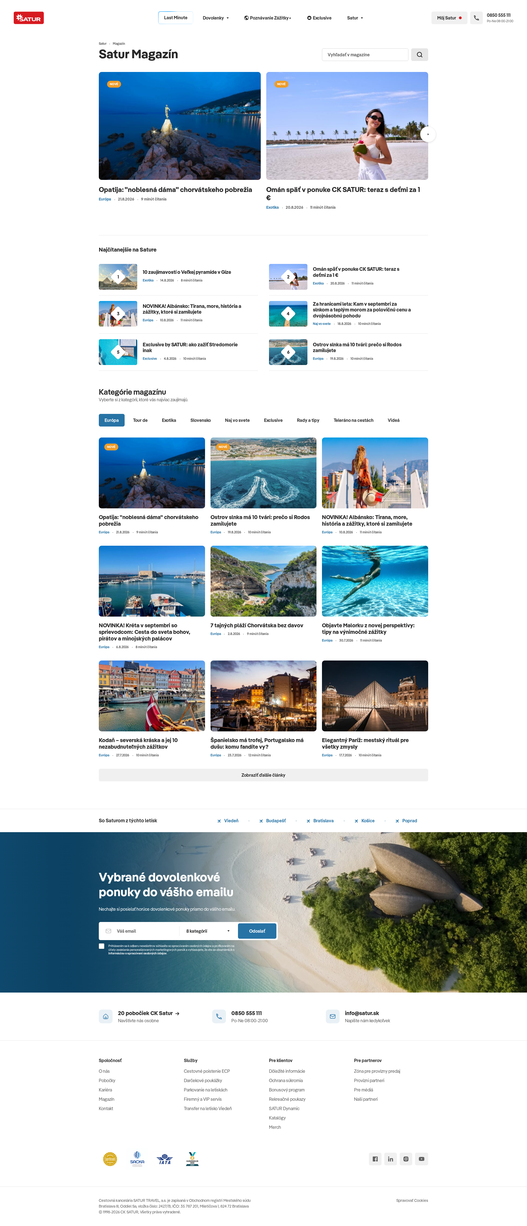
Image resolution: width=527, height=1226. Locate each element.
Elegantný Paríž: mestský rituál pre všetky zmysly (365, 743)
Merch (275, 1127)
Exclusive (150, 358)
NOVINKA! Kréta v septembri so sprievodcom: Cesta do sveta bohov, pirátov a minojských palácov (144, 632)
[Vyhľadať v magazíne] (419, 54)
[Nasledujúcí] (428, 134)
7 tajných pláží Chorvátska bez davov (257, 625)
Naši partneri (366, 1099)
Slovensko (200, 420)
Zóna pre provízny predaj (377, 1071)
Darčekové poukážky (203, 1080)
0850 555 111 (246, 1013)
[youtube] (421, 1159)
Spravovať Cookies (412, 1200)
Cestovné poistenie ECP (207, 1071)
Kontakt (106, 1108)
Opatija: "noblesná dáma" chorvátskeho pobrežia (175, 189)
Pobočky (107, 1080)
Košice (368, 820)
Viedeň (231, 820)
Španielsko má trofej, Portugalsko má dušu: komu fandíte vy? (257, 743)
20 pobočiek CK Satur (145, 1013)
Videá (394, 420)
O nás (104, 1071)
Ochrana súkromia (286, 1080)
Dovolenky (213, 18)
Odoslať (257, 931)
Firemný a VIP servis (203, 1099)
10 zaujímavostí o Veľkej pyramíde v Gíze (187, 272)
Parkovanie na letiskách (206, 1090)
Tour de (140, 420)
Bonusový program (287, 1090)
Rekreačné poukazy (287, 1099)
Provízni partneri (369, 1080)
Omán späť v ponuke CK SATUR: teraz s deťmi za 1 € (343, 193)
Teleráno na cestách (354, 420)
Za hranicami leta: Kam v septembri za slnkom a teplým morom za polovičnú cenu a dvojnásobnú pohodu (362, 310)
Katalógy (277, 1118)
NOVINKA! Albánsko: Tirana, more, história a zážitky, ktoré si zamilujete (192, 309)
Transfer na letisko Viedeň (208, 1108)
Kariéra (105, 1090)
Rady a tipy (308, 420)
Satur (352, 18)
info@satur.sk (362, 1013)
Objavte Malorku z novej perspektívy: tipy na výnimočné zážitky (368, 628)
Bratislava (323, 820)
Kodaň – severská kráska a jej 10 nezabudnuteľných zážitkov (138, 743)
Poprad (409, 820)
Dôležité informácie (287, 1071)
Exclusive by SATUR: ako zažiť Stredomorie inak (190, 347)
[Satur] (28, 18)
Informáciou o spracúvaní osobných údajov (137, 953)
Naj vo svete (322, 324)
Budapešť (275, 820)
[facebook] (375, 1159)
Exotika (272, 207)
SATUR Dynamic (284, 1108)
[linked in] (390, 1159)
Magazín (106, 1099)
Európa (105, 199)
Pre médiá (363, 1090)
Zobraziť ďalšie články (263, 775)
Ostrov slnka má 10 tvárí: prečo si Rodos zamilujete (357, 347)
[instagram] (406, 1159)
